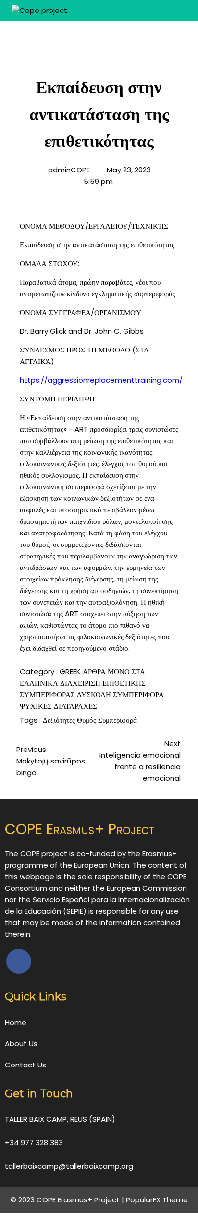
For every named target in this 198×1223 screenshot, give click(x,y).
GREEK (71, 671)
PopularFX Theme (157, 1200)
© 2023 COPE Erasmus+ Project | (68, 1200)
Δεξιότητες (60, 720)
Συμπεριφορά (117, 720)
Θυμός (87, 720)
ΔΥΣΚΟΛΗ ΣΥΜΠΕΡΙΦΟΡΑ (120, 695)
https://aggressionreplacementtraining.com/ (101, 380)
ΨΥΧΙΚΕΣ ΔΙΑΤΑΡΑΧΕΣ (58, 706)
